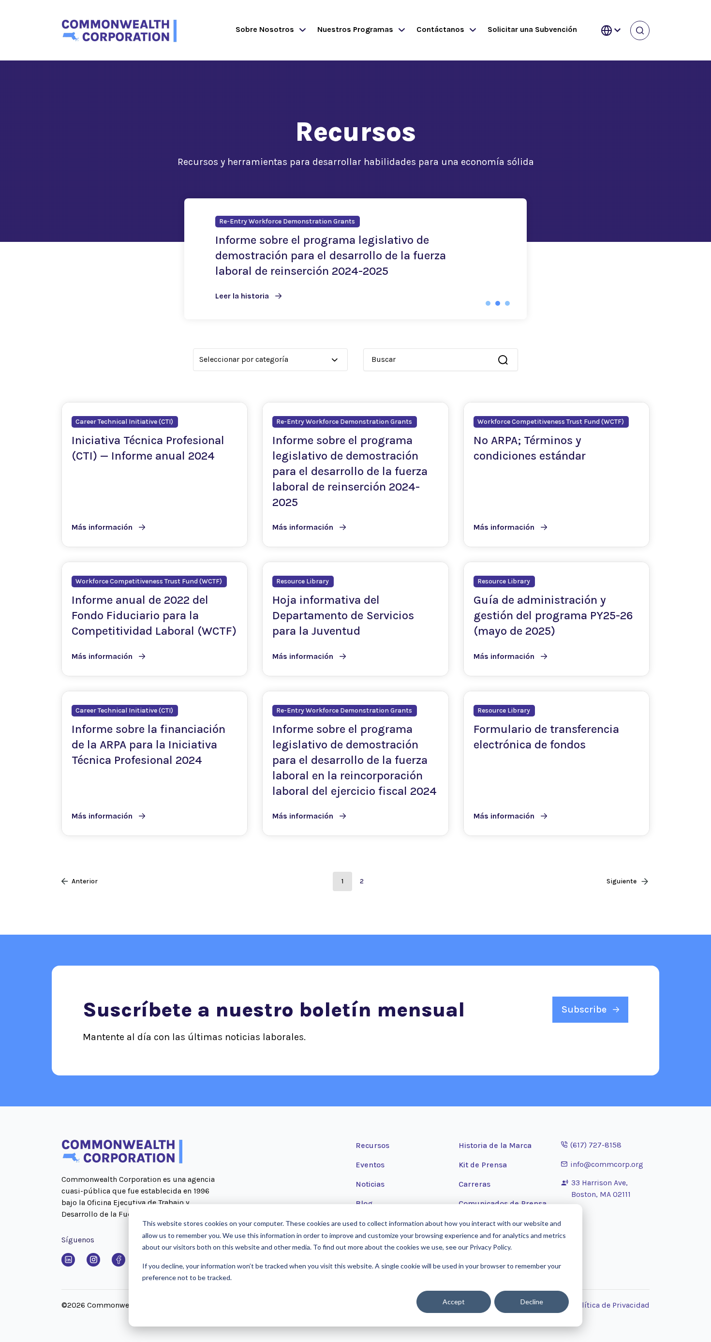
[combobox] (435, 359)
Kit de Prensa (483, 1164)
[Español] (611, 30)
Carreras (474, 1184)
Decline (531, 1301)
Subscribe (584, 1009)
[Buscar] (503, 360)
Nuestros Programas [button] (355, 29)
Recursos (372, 1145)
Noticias (370, 1184)
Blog (364, 1203)
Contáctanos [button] (440, 29)
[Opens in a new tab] (68, 1260)
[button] (300, 30)
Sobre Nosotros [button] (265, 29)
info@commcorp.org (602, 1164)
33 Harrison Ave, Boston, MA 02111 (601, 1188)
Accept (454, 1301)
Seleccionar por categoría (243, 359)
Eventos (370, 1164)
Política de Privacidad (611, 1305)
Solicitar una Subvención (532, 29)
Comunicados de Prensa (503, 1203)
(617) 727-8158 (591, 1144)
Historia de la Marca (495, 1145)
